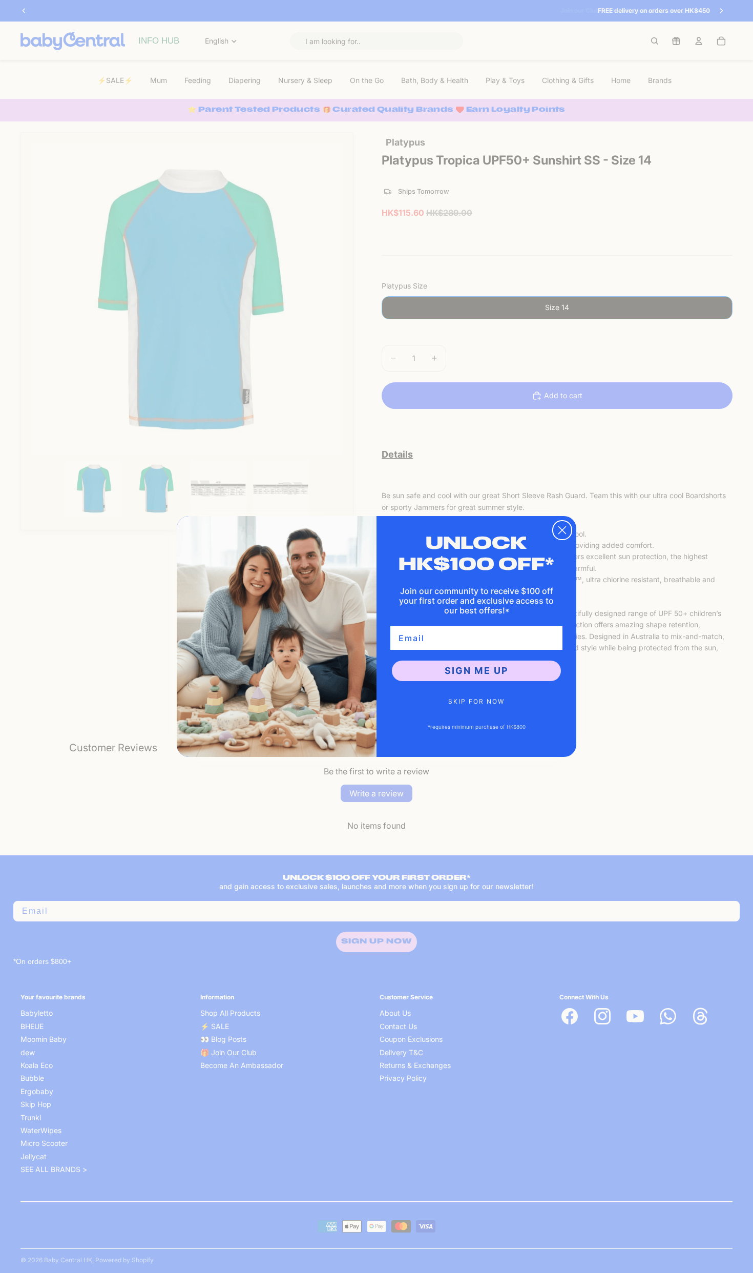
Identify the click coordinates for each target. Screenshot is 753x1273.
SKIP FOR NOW (476, 701)
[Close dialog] (562, 530)
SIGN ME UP (477, 670)
